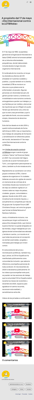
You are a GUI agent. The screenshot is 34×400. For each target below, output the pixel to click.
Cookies (30, 394)
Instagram (14, 389)
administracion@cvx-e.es (16, 384)
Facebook (28, 384)
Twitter (21, 389)
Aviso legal (18, 394)
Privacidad (24, 394)
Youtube (29, 389)
